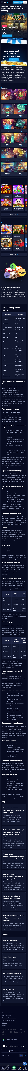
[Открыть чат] (25, 1064)
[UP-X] (6, 2)
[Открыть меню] (2, 2)
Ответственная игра (6, 1015)
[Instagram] (3, 1055)
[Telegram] (8, 1055)
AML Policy (4, 1022)
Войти (25, 2)
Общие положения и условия (8, 1012)
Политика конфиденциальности (9, 1017)
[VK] (5, 1055)
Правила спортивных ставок (8, 1020)
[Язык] (21, 1055)
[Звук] (25, 1055)
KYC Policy (4, 1025)
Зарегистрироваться (17, 2)
